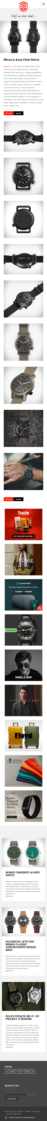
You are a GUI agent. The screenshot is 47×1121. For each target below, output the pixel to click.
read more (9, 896)
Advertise (36, 1111)
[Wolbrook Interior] (23, 630)
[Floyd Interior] (23, 735)
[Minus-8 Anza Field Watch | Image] (23, 37)
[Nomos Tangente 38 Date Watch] (23, 852)
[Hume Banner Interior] (23, 595)
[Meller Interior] (23, 665)
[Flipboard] (22, 1071)
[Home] (23, 6)
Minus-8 (7, 66)
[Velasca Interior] (23, 559)
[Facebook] (7, 1071)
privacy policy (31, 1094)
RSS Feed (20, 1111)
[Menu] (43, 4)
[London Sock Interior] (23, 771)
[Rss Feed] (32, 1071)
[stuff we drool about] (23, 16)
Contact (28, 1111)
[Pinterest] (17, 1071)
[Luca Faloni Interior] (23, 700)
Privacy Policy (10, 1111)
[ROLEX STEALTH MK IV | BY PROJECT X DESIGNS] (23, 996)
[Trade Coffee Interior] (23, 524)
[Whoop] (23, 806)
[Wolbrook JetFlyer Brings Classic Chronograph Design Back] (23, 921)
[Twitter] (12, 1071)
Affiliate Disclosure (13, 1114)
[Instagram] (27, 1071)
